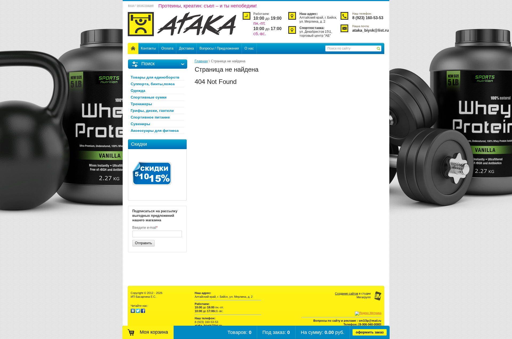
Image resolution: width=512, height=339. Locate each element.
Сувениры (140, 124)
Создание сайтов (346, 293)
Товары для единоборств (155, 77)
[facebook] (143, 311)
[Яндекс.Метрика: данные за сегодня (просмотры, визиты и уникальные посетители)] (368, 313)
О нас (249, 48)
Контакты (148, 48)
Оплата (167, 48)
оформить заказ (369, 332)
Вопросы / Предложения (219, 48)
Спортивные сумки (149, 97)
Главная (201, 61)
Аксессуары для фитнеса (155, 130)
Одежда (138, 90)
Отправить (143, 243)
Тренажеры (141, 104)
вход (131, 5)
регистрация (145, 5)
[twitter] (138, 311)
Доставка (186, 48)
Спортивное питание (150, 117)
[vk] (133, 311)
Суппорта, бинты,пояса (153, 84)
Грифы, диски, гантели (152, 110)
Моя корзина (154, 332)
